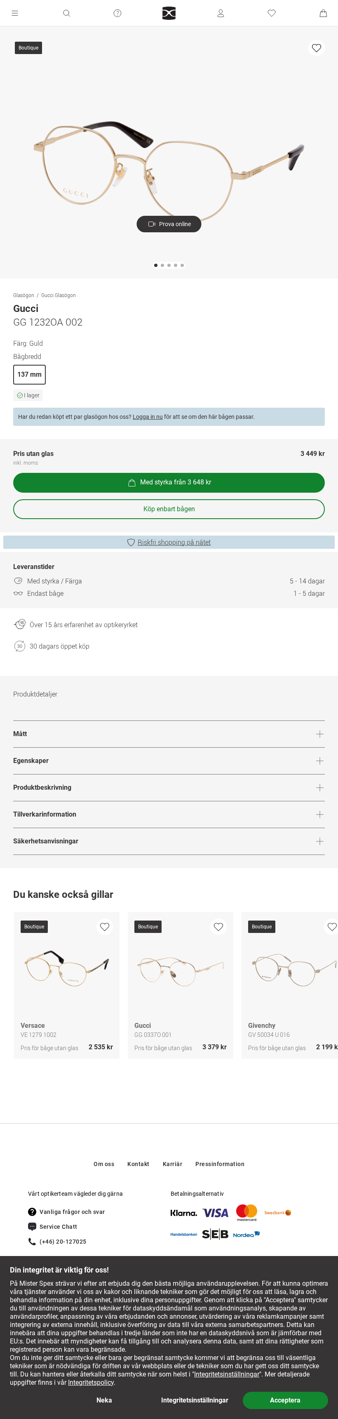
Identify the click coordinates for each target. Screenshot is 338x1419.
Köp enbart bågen (169, 509)
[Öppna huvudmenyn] (15, 13)
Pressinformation (219, 1164)
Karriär (173, 1164)
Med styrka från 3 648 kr (175, 482)
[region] (169, 987)
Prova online (175, 224)
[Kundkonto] (220, 13)
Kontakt (138, 1164)
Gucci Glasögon (58, 295)
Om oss (104, 1164)
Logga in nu (148, 416)
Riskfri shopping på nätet (174, 542)
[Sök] (66, 13)
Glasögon (23, 295)
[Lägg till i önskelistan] (316, 48)
